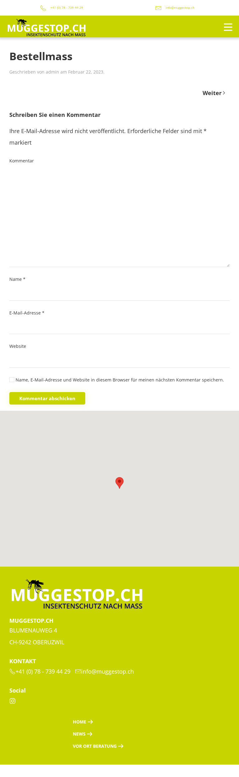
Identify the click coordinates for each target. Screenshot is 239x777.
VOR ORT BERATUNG (95, 746)
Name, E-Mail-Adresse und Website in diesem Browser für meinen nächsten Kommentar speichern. (119, 380)
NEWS (79, 734)
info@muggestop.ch (180, 7)
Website (17, 346)
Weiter (212, 93)
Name (17, 279)
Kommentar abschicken (47, 398)
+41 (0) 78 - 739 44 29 (66, 7)
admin (52, 72)
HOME (79, 722)
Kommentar (21, 161)
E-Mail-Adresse (27, 313)
